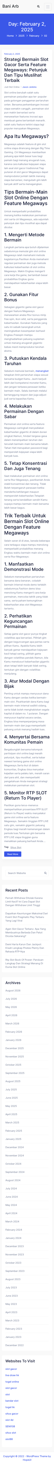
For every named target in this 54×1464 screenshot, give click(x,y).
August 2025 (12, 1081)
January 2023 (13, 1336)
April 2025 (11, 1114)
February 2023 (13, 1328)
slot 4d (9, 1419)
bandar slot (11, 1400)
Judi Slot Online (12, 87)
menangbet (42, 370)
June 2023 (11, 1295)
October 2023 (13, 1262)
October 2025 (13, 1064)
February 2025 (13, 1130)
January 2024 (13, 1237)
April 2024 (11, 1213)
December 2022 (14, 1345)
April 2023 (11, 1312)
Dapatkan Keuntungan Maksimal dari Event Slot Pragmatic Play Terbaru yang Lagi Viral (26, 917)
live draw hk (12, 1375)
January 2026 (13, 1039)
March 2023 (12, 1320)
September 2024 (14, 1171)
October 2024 (13, 1163)
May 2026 (11, 1006)
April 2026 (11, 1015)
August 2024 (12, 1180)
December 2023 (14, 1246)
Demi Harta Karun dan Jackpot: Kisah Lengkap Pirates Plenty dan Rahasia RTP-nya (24, 948)
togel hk (10, 1407)
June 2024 (11, 1196)
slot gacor (11, 1368)
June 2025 (11, 1097)
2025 (21, 35)
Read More (12, 854)
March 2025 (12, 1122)
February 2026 (13, 1031)
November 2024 (14, 1155)
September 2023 (14, 1270)
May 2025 (11, 1105)
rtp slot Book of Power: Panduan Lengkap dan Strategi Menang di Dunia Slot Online (24, 963)
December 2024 (14, 1147)
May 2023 (11, 1303)
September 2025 (14, 1072)
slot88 (9, 1439)
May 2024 (11, 1204)
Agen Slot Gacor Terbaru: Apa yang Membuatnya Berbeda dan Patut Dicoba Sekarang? (25, 932)
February (34, 35)
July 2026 (11, 998)
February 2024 (13, 1229)
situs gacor (11, 1413)
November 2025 (14, 1056)
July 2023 (11, 1287)
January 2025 (13, 1138)
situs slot (15, 847)
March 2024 (12, 1221)
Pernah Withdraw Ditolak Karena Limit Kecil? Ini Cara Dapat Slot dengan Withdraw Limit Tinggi (24, 901)
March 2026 (12, 1023)
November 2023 (14, 1254)
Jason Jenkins (29, 87)
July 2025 (11, 1089)
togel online (12, 1381)
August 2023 (12, 1279)
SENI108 (10, 1426)
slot (7, 1394)
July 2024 (11, 1188)
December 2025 (14, 1048)
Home (10, 35)
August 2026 (12, 990)
